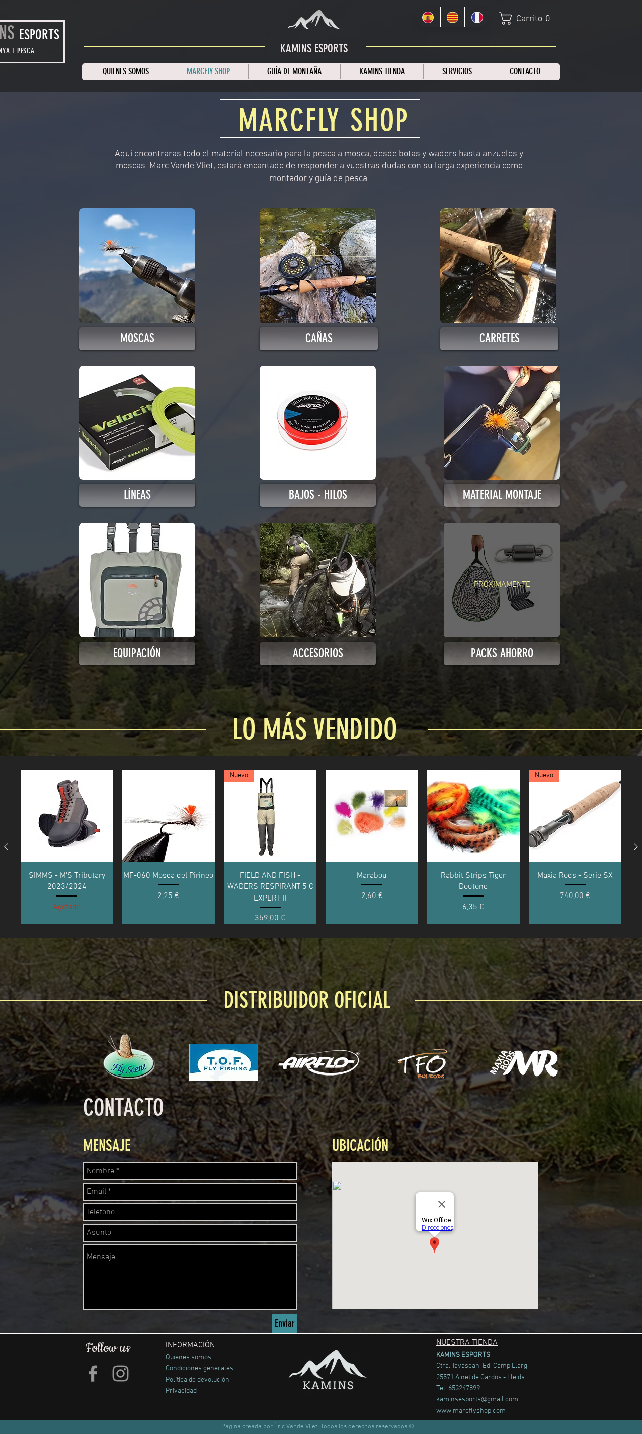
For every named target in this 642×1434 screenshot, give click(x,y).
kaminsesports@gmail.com (477, 1399)
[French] (476, 17)
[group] (321, 847)
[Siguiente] (636, 847)
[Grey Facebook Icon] (93, 1373)
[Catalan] (452, 17)
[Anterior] (6, 847)
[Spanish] (428, 17)
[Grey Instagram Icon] (120, 1373)
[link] (528, 18)
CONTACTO (123, 1108)
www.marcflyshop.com (471, 1411)
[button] (502, 653)
